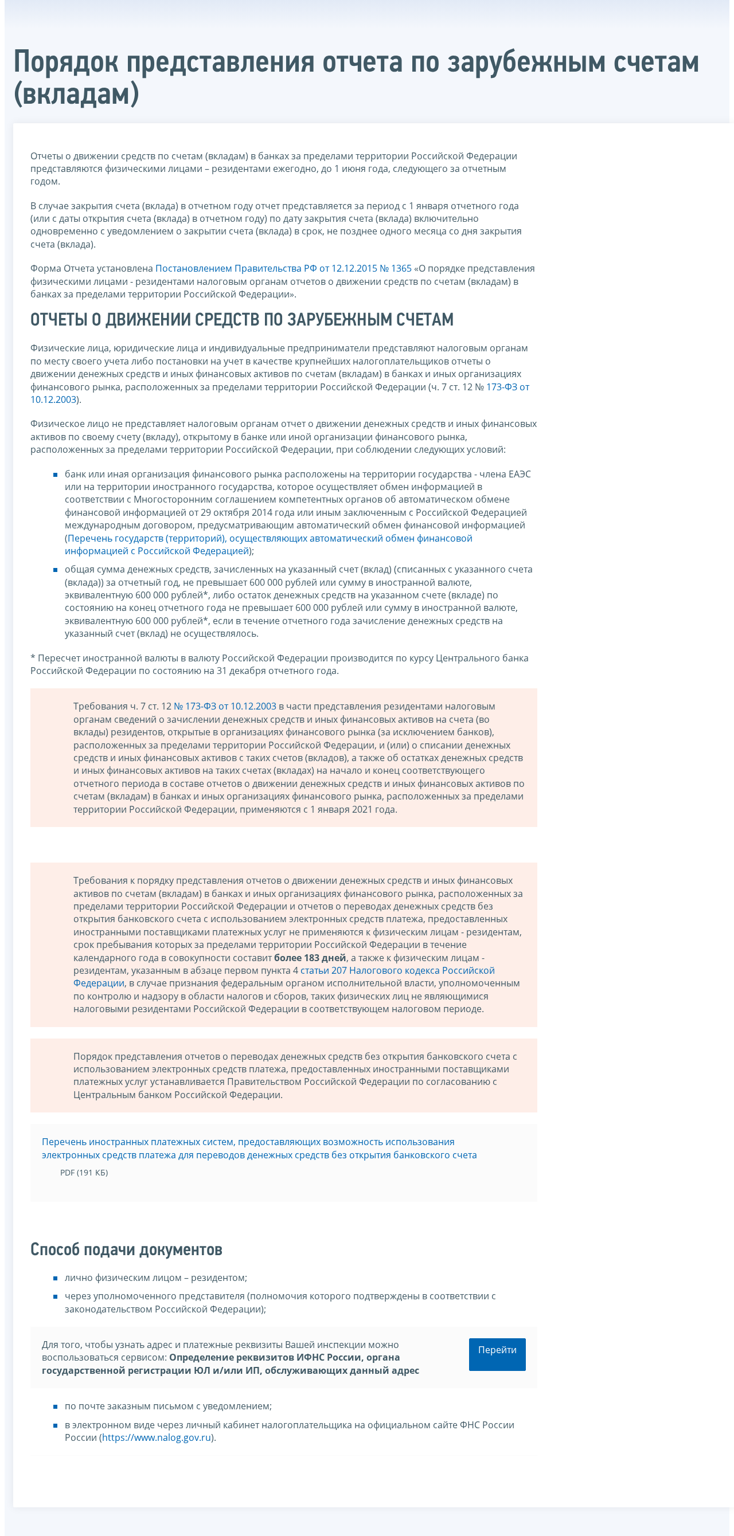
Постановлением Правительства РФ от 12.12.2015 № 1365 (283, 268)
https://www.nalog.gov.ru (156, 1437)
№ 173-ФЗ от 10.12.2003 (225, 706)
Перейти (497, 1349)
